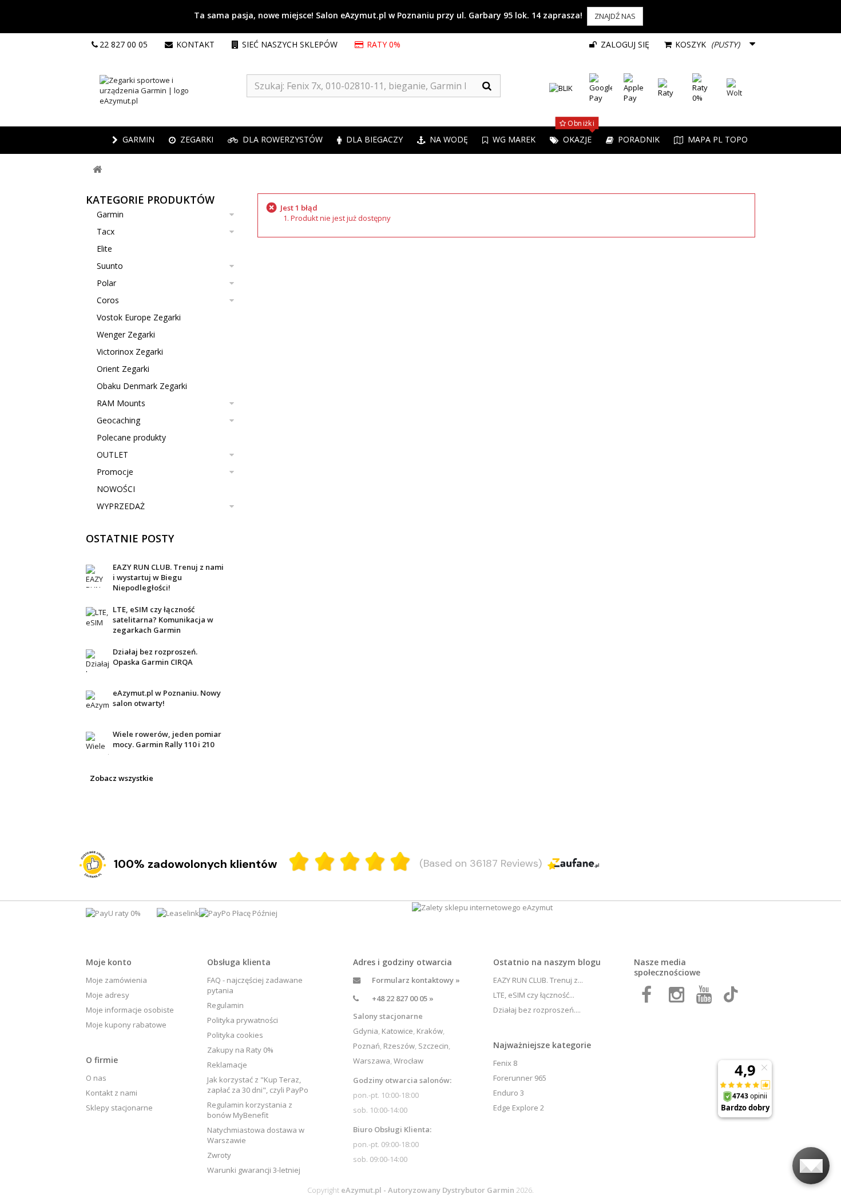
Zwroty (219, 1155)
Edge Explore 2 (518, 1107)
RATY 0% (385, 44)
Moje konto (109, 962)
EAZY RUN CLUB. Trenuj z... (538, 980)
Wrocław (408, 1061)
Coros (108, 300)
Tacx (105, 231)
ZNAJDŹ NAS (615, 16)
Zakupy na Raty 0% (240, 1050)
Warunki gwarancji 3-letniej (253, 1170)
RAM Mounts (121, 403)
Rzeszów (399, 1046)
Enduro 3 (508, 1093)
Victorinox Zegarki (130, 351)
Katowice (397, 1031)
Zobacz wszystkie (121, 778)
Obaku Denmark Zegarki (142, 385)
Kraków (429, 1031)
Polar (106, 282)
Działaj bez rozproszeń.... (537, 1010)
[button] (191, 140)
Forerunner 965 (519, 1078)
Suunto (110, 265)
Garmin (110, 214)
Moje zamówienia (116, 980)
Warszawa (371, 1061)
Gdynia (365, 1031)
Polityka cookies (235, 1035)
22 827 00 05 (124, 44)
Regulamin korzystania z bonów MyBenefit (249, 1110)
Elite (104, 248)
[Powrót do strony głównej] (97, 169)
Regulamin (225, 1005)
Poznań (366, 1046)
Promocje (115, 471)
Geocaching (118, 420)
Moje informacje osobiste (130, 1010)
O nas (96, 1078)
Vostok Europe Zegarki (139, 317)
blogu (589, 962)
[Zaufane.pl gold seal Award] (92, 864)
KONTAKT (195, 44)
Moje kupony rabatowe (126, 1025)
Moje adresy (107, 995)
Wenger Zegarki (126, 334)
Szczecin (433, 1046)
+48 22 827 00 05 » (403, 998)
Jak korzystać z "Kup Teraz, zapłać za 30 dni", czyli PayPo (257, 1084)
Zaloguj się (623, 44)
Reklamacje (227, 1065)
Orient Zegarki (123, 368)
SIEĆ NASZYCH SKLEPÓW (290, 44)
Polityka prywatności (242, 1020)
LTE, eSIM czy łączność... (533, 995)
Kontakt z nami (111, 1093)
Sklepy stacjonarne (119, 1107)
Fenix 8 (505, 1063)
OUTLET (112, 454)
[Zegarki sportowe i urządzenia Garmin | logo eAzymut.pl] (166, 90)
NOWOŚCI (116, 488)
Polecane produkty (131, 437)
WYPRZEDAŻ (121, 506)
